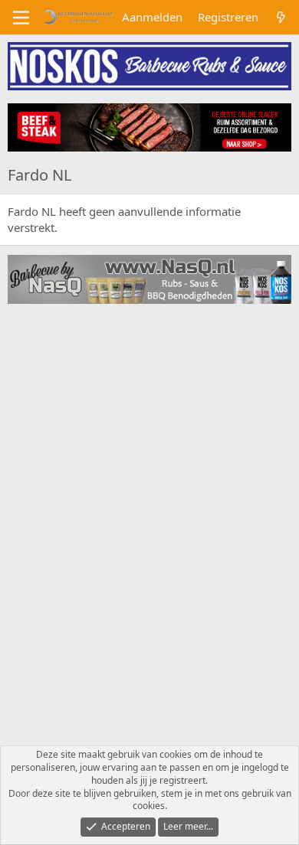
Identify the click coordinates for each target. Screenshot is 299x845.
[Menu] (21, 17)
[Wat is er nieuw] (281, 17)
